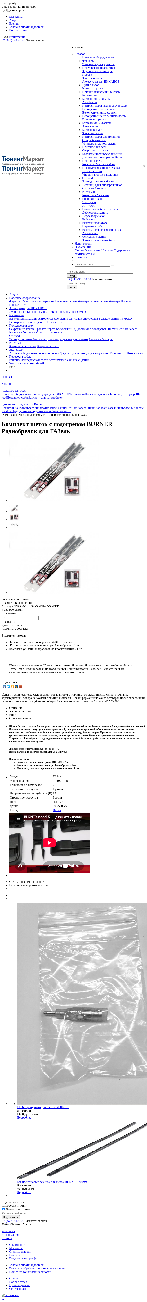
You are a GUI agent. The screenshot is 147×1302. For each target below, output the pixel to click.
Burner (57, 810)
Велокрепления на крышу (99, 109)
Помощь (7, 1238)
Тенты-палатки (92, 171)
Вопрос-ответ (18, 1281)
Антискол (88, 205)
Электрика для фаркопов (98, 64)
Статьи (79, 250)
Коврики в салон (93, 198)
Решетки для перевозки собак (101, 229)
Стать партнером (20, 1251)
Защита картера (92, 78)
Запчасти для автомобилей (99, 240)
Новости (107, 250)
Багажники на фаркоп (96, 122)
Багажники (89, 95)
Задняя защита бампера (97, 71)
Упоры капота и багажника (100, 174)
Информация (10, 1234)
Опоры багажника (94, 140)
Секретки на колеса (95, 150)
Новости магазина (17, 1209)
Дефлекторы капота (95, 212)
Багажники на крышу (96, 98)
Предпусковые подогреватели (102, 167)
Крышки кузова (92, 88)
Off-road (87, 178)
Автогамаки (90, 233)
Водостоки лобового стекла (100, 209)
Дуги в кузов (90, 85)
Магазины (16, 1248)
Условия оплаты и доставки (27, 1265)
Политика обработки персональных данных (38, 1268)
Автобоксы (89, 102)
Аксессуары (90, 126)
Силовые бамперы (94, 188)
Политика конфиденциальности (30, 1271)
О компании (93, 250)
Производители (19, 1285)
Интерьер (88, 191)
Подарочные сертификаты (26, 1258)
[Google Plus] (20, 686)
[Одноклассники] (12, 686)
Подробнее (24, 1117)
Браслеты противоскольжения (102, 153)
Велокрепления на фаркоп (99, 112)
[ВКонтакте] (4, 686)
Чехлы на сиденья (94, 236)
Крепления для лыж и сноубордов (104, 105)
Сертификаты (18, 1288)
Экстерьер (89, 202)
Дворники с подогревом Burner (102, 157)
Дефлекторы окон (93, 216)
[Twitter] (8, 686)
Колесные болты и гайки (98, 164)
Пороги (87, 74)
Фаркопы (88, 60)
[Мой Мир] (16, 686)
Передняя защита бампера (99, 67)
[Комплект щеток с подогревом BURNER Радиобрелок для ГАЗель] (54, 500)
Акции (13, 294)
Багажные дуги (92, 129)
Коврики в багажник (95, 195)
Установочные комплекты (99, 143)
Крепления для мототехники (101, 136)
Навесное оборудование (98, 57)
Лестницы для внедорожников (102, 185)
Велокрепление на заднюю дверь (104, 116)
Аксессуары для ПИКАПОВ (101, 81)
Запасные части (92, 133)
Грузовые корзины (94, 119)
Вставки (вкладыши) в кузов (101, 91)
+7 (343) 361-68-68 (13, 40)
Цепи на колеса (92, 160)
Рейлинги (88, 219)
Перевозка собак (93, 226)
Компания (8, 1231)
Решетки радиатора (95, 222)
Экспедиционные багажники (101, 181)
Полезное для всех (94, 147)
